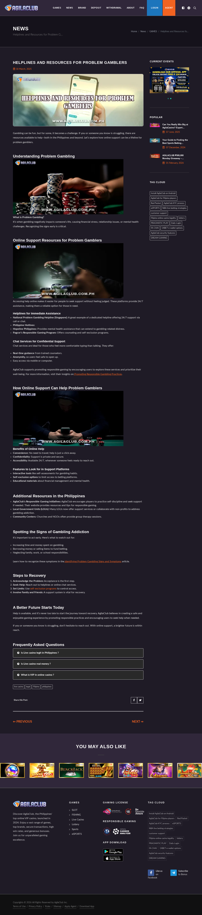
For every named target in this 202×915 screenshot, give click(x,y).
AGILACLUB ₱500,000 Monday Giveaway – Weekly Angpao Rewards (174, 158)
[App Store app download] (113, 858)
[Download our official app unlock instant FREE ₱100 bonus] (157, 80)
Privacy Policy (35, 906)
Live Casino (78, 820)
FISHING (76, 815)
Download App (87, 906)
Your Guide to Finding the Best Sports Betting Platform (175, 143)
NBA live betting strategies (174, 208)
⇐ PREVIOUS (22, 721)
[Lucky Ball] (12, 770)
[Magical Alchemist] (160, 770)
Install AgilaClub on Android (163, 193)
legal (28, 687)
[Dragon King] (101, 770)
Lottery (75, 824)
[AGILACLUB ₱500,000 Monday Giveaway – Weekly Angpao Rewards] (155, 156)
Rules (47, 906)
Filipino (36, 687)
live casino (18, 687)
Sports (75, 829)
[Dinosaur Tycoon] (189, 770)
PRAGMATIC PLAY (159, 223)
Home (134, 31)
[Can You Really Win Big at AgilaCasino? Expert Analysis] (155, 125)
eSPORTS (155, 208)
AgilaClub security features (163, 233)
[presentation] (3, 770)
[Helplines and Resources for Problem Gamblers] (21, 8)
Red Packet (156, 203)
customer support (159, 213)
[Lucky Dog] (42, 770)
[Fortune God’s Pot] (130, 770)
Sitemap (57, 906)
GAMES (153, 31)
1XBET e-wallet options (172, 228)
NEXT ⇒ (137, 721)
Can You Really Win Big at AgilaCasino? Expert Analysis (175, 127)
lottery (182, 218)
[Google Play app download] (113, 851)
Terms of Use (19, 906)
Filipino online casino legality (163, 218)
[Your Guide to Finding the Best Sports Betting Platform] (155, 140)
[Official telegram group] (188, 7)
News (143, 31)
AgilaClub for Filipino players (163, 198)
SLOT (74, 810)
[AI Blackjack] (71, 770)
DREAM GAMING (159, 238)
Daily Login (176, 223)
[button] (168, 98)
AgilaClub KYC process (174, 203)
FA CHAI (155, 228)
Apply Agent (70, 906)
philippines (47, 687)
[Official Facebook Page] (183, 7)
